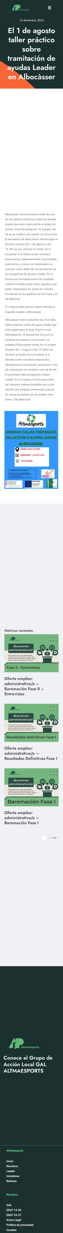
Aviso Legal (13, 1220)
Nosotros (12, 1166)
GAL (9, 1205)
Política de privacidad (20, 1225)
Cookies (11, 1230)
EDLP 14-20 (13, 1210)
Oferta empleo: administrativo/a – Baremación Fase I (21, 818)
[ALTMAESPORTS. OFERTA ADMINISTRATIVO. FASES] (31, 635)
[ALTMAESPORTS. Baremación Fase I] (31, 705)
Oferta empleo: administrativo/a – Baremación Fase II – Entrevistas (24, 686)
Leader (10, 1171)
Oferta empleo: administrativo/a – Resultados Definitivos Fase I (30, 753)
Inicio (9, 1161)
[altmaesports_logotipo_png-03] (20, 3)
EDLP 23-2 (13, 1215)
